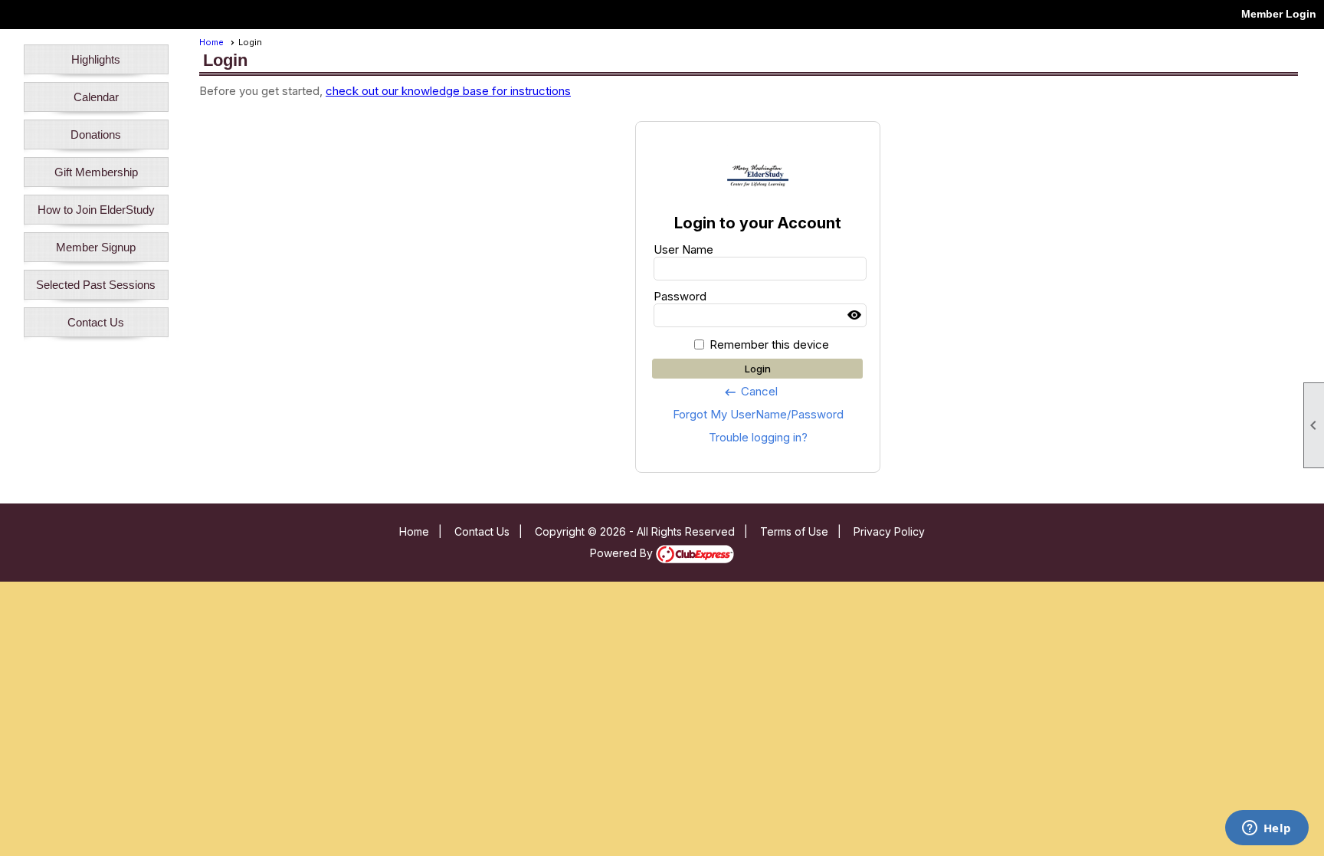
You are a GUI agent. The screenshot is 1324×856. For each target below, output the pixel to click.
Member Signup (96, 247)
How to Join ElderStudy (96, 209)
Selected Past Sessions (96, 284)
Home (211, 42)
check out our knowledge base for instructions (448, 91)
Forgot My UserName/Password (758, 414)
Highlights (95, 59)
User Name (683, 249)
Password (680, 296)
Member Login (1278, 14)
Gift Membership (96, 172)
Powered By (623, 552)
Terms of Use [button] (794, 531)
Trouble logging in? (758, 437)
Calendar (96, 96)
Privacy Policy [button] (889, 531)
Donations (95, 134)
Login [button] (758, 368)
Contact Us (95, 322)
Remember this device (769, 344)
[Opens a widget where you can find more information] (1266, 829)
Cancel (750, 391)
